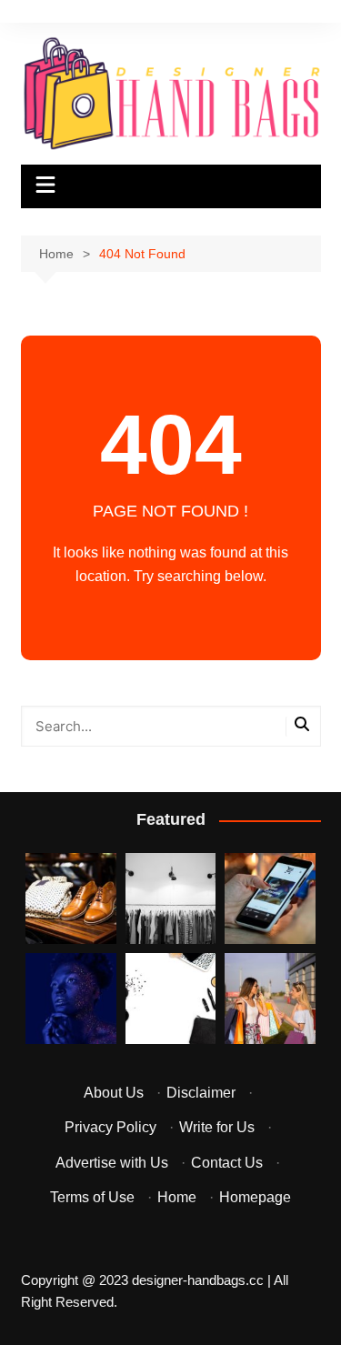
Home (176, 1197)
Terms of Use (92, 1197)
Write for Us (217, 1127)
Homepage (255, 1197)
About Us (114, 1092)
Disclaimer (201, 1092)
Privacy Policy (110, 1127)
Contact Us (227, 1162)
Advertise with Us (111, 1162)
